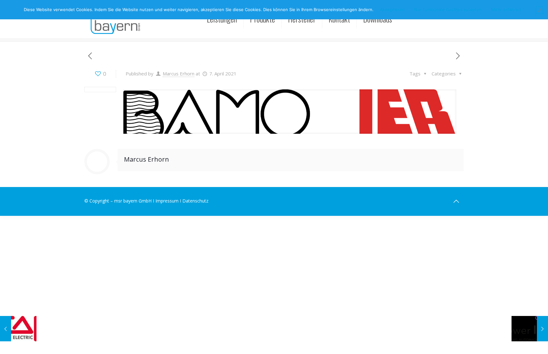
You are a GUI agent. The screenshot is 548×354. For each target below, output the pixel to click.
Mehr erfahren (506, 9)
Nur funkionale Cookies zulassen (448, 9)
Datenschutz (195, 201)
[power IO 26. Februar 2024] (530, 328)
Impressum (167, 201)
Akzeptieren (392, 9)
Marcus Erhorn (178, 73)
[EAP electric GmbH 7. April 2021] (18, 328)
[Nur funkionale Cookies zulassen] (539, 10)
